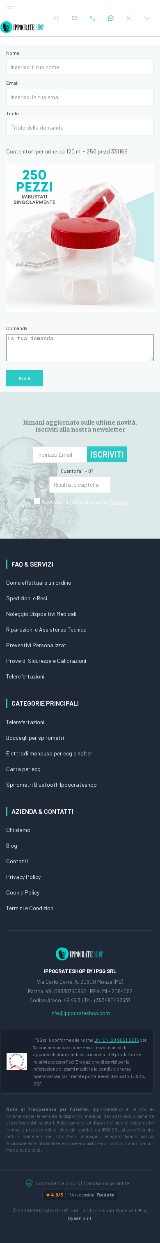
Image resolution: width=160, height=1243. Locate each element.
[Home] (23, 27)
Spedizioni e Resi (26, 598)
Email (12, 83)
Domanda (16, 328)
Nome (13, 53)
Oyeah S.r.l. (80, 1218)
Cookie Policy (22, 892)
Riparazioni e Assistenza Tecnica (46, 629)
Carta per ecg (23, 768)
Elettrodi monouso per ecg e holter (49, 753)
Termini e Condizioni (30, 907)
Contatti (17, 860)
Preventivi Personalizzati (37, 644)
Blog (11, 845)
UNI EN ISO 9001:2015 (116, 1040)
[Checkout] (147, 18)
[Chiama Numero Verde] (93, 18)
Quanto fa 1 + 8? (77, 471)
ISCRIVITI (107, 454)
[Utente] (129, 18)
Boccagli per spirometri (35, 737)
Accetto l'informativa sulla (83, 501)
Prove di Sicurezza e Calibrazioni (46, 660)
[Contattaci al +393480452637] (111, 18)
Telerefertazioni (25, 676)
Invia (24, 378)
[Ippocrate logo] (80, 953)
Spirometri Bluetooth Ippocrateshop (51, 784)
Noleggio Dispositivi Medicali (41, 613)
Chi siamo (18, 829)
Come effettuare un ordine (38, 582)
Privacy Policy (23, 876)
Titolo (12, 113)
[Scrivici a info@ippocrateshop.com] (75, 18)
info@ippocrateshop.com (80, 1013)
